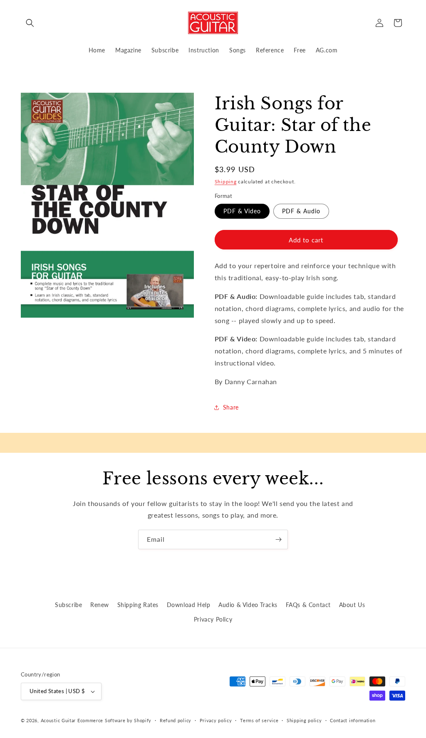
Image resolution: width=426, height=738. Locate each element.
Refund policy (175, 720)
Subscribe (68, 604)
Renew (99, 604)
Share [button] (231, 407)
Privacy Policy (213, 619)
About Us (352, 604)
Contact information (352, 720)
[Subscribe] (278, 539)
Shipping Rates (138, 604)
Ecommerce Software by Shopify (114, 720)
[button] (30, 23)
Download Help (189, 604)
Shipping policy (304, 720)
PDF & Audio (301, 211)
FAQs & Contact (308, 604)
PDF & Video (242, 211)
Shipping (226, 181)
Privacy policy (216, 720)
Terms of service (259, 720)
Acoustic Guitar (58, 720)
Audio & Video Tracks (247, 604)
